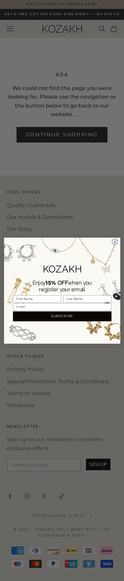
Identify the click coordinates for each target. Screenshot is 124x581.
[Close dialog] (114, 241)
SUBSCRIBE (62, 316)
